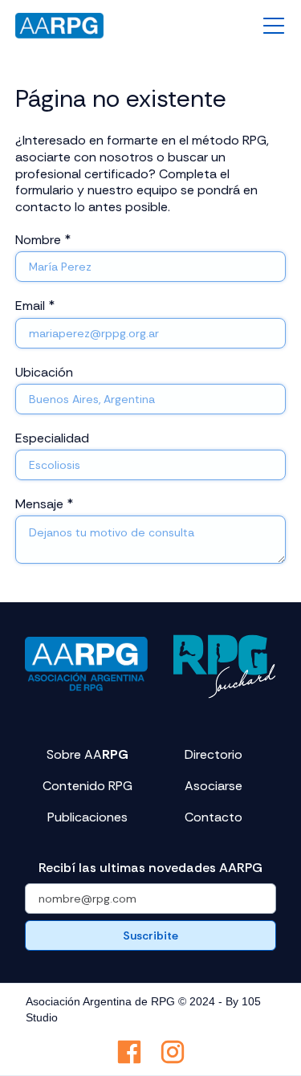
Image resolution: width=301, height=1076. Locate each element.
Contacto (213, 817)
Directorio (213, 755)
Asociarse (213, 786)
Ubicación (44, 372)
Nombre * (43, 239)
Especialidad (52, 438)
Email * (35, 305)
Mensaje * (44, 504)
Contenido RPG (87, 786)
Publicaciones (87, 817)
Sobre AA (87, 755)
